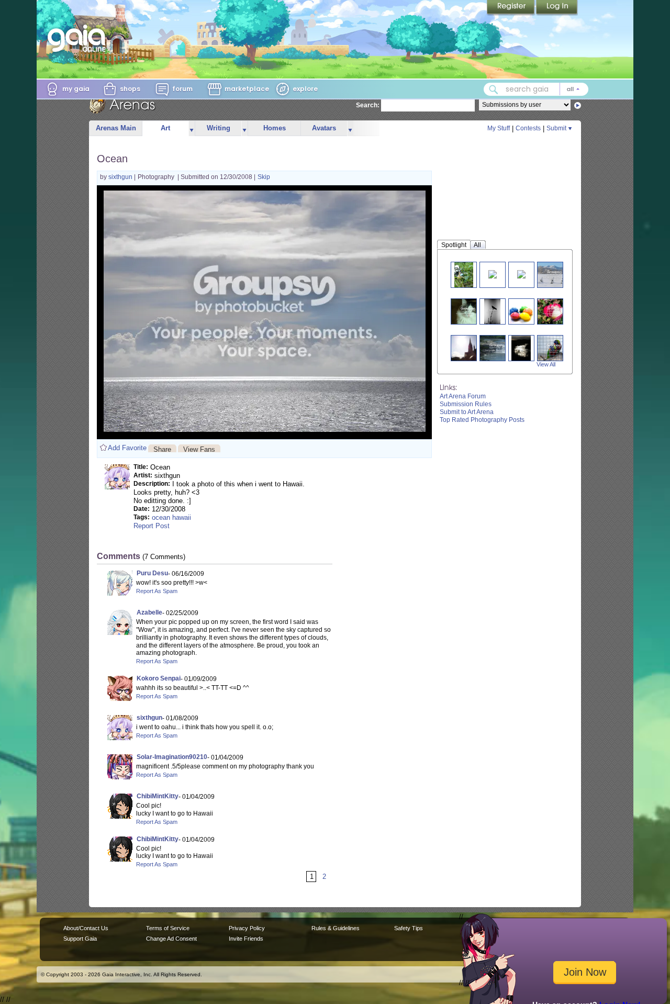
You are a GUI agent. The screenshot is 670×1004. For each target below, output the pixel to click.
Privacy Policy (247, 928)
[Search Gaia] (493, 89)
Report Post (151, 526)
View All (546, 364)
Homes (274, 128)
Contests (528, 128)
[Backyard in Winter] (554, 274)
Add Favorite (127, 448)
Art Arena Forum (463, 396)
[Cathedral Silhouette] (468, 348)
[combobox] (536, 89)
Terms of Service (167, 928)
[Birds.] (554, 348)
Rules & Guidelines (335, 928)
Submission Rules (466, 404)
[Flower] (463, 274)
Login (557, 8)
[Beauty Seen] (521, 273)
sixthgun (121, 177)
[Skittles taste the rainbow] (525, 311)
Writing (218, 128)
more (191, 128)
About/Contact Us (85, 928)
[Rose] (554, 311)
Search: (367, 105)
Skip (264, 177)
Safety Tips (408, 928)
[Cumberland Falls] (496, 348)
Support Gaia (80, 938)
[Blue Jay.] (492, 273)
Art (165, 128)
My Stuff (498, 128)
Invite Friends (246, 938)
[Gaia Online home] (79, 38)
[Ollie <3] (468, 311)
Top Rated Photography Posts (482, 419)
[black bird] (492, 311)
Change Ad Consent (171, 938)
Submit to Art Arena (467, 412)
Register (511, 8)
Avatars (324, 128)
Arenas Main (116, 128)
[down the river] (520, 348)
